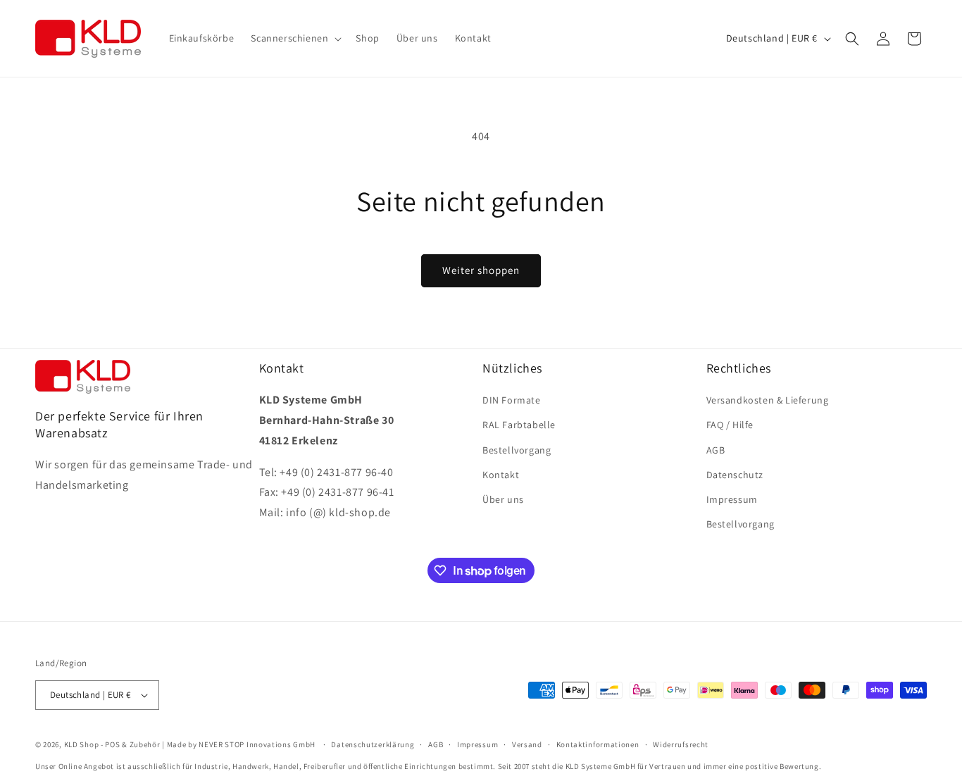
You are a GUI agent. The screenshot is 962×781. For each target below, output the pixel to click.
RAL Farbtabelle (519, 424)
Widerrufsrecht (680, 744)
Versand (527, 744)
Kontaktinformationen (597, 744)
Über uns (503, 499)
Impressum (732, 499)
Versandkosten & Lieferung (767, 400)
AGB (715, 450)
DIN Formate (511, 400)
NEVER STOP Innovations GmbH (257, 744)
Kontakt (500, 474)
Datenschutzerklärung (372, 744)
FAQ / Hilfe (730, 424)
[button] (294, 38)
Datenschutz (735, 474)
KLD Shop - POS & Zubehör (112, 744)
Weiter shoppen (481, 270)
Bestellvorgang (516, 450)
